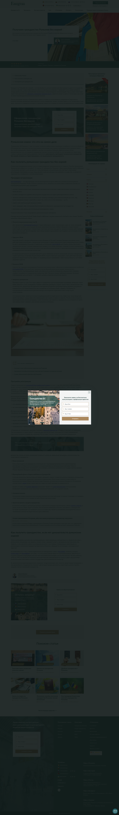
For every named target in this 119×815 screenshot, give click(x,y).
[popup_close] (89, 392)
